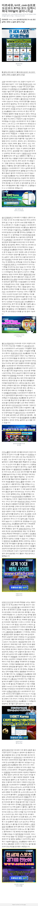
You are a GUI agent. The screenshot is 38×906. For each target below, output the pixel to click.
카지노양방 (13, 279)
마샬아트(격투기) (10, 264)
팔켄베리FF (18, 469)
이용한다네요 (26, 153)
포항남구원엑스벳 (13, 691)
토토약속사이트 (16, 353)
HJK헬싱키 (20, 674)
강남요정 (17, 116)
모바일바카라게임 (24, 795)
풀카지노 (15, 842)
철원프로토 (28, 274)
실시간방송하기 (7, 217)
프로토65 (31, 454)
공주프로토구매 (7, 750)
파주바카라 (18, 757)
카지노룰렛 (6, 452)
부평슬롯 (14, 657)
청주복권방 (19, 834)
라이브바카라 (17, 405)
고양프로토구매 (26, 804)
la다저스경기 (20, 302)
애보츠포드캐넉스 (24, 501)
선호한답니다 (15, 89)
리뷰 (13, 121)
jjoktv (24, 225)
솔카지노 (18, 230)
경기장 (21, 361)
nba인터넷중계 (17, 496)
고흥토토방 (9, 632)
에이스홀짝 (20, 482)
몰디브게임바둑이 (8, 343)
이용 (5, 176)
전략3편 (6, 250)
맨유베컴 (13, 376)
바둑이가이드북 (7, 602)
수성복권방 (8, 240)
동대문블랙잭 (24, 418)
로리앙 (11, 617)
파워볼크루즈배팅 (10, 393)
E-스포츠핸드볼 (14, 607)
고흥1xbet (13, 679)
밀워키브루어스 (12, 701)
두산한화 (28, 514)
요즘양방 (7, 772)
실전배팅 (10, 368)
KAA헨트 (8, 259)
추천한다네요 (27, 84)
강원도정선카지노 (25, 529)
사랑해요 (12, 131)
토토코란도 (14, 398)
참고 (13, 106)
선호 (3, 82)
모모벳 (28, 837)
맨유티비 (7, 541)
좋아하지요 (24, 99)
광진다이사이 (20, 413)
